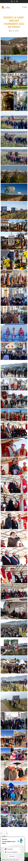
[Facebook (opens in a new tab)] (11, 1)
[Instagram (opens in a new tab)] (14, 1)
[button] (14, 46)
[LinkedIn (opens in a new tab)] (17, 1)
